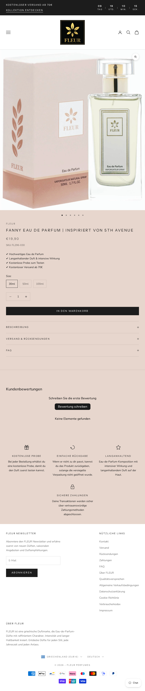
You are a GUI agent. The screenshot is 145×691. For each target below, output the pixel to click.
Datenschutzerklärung (112, 591)
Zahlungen (105, 560)
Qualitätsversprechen (111, 579)
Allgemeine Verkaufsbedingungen (119, 585)
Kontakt (104, 541)
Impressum (106, 610)
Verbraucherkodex (109, 604)
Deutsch (93, 656)
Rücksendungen (108, 554)
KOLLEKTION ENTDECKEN (24, 10)
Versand (104, 548)
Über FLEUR (106, 573)
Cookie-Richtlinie (109, 598)
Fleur (10, 223)
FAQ (102, 566)
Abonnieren (22, 572)
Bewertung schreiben (72, 407)
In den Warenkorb (72, 311)
